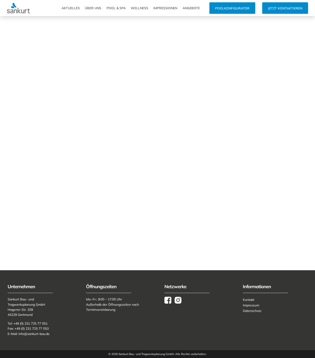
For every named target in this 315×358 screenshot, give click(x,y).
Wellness (139, 8)
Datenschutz (252, 310)
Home (12, 36)
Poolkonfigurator (232, 8)
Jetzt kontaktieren (285, 8)
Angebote (191, 8)
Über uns (93, 8)
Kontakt (248, 299)
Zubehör (25, 36)
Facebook (169, 300)
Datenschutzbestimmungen (173, 229)
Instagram (180, 300)
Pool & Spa (116, 8)
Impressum (251, 305)
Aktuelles (71, 8)
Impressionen (165, 8)
